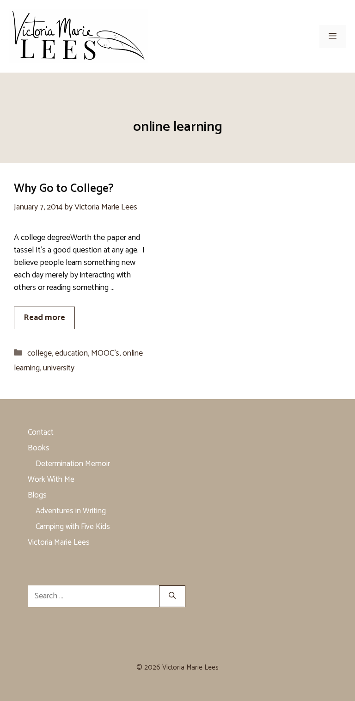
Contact (41, 432)
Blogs (37, 495)
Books (38, 448)
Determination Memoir (73, 463)
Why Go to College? (64, 188)
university (58, 368)
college (39, 353)
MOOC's (105, 353)
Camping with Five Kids (73, 526)
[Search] (172, 596)
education (71, 353)
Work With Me (51, 479)
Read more (44, 318)
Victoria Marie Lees (59, 542)
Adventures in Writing (71, 510)
